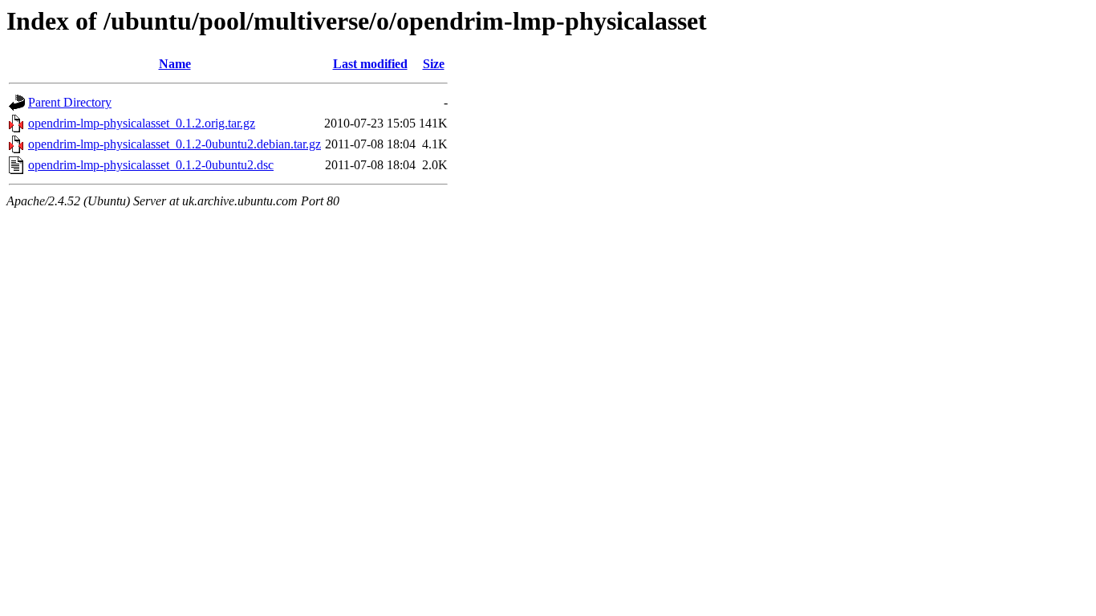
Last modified (370, 64)
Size (433, 64)
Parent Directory (70, 102)
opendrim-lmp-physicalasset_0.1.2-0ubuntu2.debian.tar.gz (174, 144)
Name (175, 64)
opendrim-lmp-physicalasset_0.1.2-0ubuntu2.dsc (151, 165)
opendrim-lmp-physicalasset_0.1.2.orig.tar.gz (141, 123)
